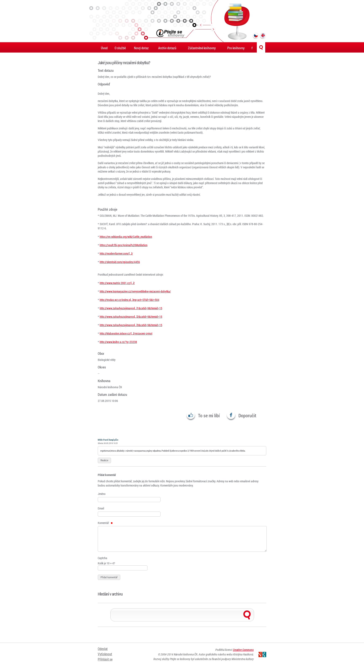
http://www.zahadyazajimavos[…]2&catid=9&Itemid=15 (131, 317)
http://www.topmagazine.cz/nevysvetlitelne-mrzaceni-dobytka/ (135, 291)
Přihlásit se (105, 659)
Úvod (104, 48)
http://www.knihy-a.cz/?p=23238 (118, 342)
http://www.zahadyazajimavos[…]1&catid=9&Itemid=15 (131, 308)
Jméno (102, 494)
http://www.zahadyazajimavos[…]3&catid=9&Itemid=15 (131, 325)
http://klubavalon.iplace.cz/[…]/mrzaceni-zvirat (126, 333)
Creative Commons (243, 650)
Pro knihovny (236, 48)
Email (101, 508)
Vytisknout (105, 654)
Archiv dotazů (167, 48)
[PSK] (182, 21)
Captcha (102, 558)
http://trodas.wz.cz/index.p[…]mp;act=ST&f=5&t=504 (129, 300)
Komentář (104, 523)
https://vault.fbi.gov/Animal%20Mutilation (123, 245)
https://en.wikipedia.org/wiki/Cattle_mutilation (126, 237)
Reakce (104, 460)
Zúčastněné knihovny (202, 48)
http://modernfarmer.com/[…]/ (116, 253)
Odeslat (103, 648)
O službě (120, 48)
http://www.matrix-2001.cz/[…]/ (117, 283)
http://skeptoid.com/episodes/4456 (120, 262)
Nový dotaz (141, 48)
